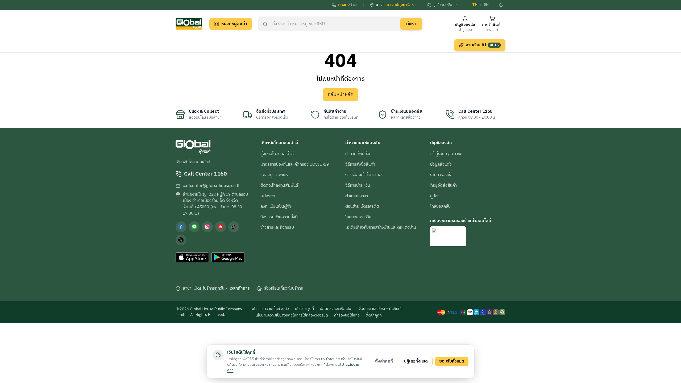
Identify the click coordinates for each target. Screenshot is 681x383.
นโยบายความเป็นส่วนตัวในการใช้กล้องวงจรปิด (292, 315)
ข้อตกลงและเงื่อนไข (335, 309)
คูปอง (434, 196)
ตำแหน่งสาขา (356, 196)
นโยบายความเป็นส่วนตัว (270, 309)
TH (474, 5)
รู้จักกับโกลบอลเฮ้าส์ (277, 153)
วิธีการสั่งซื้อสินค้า (360, 164)
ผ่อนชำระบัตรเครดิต (362, 206)
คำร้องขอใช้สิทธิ (347, 315)
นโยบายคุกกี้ (304, 309)
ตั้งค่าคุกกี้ (374, 315)
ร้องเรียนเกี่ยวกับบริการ (283, 288)
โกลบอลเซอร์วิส (358, 217)
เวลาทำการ (240, 288)
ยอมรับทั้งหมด (451, 361)
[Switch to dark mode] (501, 5)
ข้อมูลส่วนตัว (441, 164)
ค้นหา (411, 23)
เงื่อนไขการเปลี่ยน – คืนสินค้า (379, 309)
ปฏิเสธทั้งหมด (416, 361)
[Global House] (189, 24)
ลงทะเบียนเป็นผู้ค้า (275, 206)
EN (486, 5)
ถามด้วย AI (482, 44)
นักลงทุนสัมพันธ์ (274, 174)
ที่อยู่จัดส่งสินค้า (443, 185)
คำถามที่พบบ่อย (358, 153)
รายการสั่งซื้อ (441, 174)
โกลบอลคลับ (440, 206)
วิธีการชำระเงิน (357, 185)
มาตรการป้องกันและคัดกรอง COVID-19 (294, 164)
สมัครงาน (268, 196)
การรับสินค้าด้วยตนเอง (364, 174)
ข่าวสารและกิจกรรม (277, 227)
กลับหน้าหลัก (340, 95)
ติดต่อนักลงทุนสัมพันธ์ (279, 185)
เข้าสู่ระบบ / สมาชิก (446, 153)
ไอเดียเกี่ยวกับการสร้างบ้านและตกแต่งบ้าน (380, 227)
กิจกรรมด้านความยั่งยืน (280, 217)
